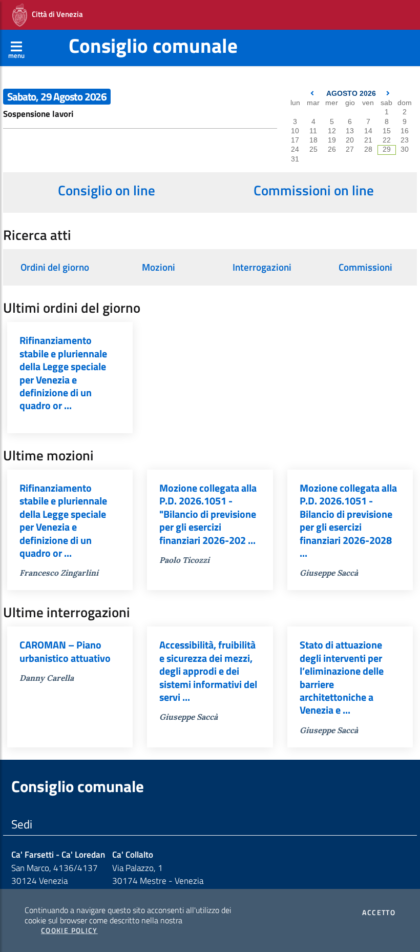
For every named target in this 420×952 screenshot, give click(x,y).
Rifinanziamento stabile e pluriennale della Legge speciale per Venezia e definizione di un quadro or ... (63, 373)
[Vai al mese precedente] (313, 93)
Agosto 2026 (351, 93)
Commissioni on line (314, 190)
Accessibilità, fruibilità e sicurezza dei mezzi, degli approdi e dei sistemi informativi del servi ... (208, 671)
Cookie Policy (69, 930)
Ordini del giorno (54, 267)
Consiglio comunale (153, 45)
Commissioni (365, 267)
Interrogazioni (262, 267)
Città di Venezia (55, 14)
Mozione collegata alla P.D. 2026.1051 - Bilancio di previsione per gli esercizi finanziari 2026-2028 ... (348, 520)
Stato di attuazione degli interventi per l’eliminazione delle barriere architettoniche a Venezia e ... (342, 677)
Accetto (378, 912)
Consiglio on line (106, 190)
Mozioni (158, 267)
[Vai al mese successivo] (388, 93)
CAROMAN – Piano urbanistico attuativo (65, 651)
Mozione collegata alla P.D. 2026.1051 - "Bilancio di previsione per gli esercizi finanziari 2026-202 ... (208, 514)
